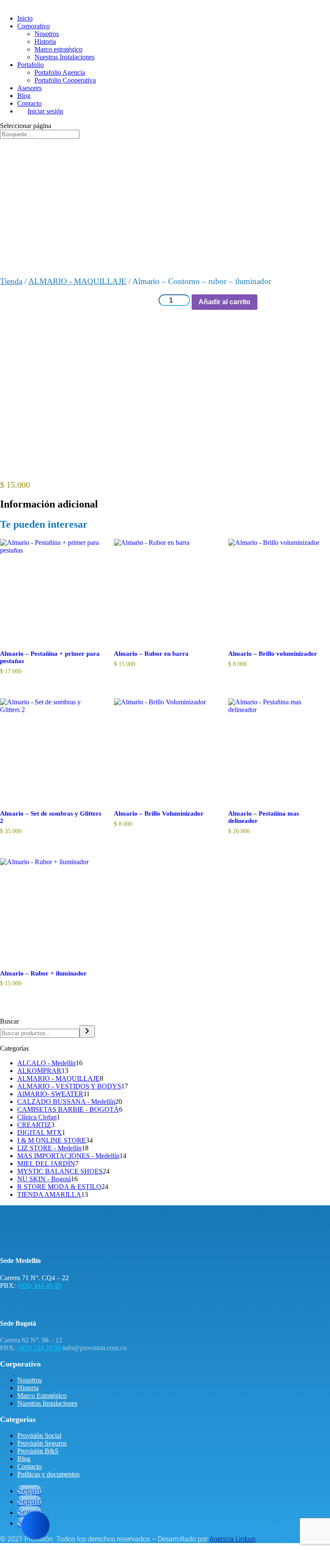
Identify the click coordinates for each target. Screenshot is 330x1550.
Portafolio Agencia (59, 72)
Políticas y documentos (48, 1474)
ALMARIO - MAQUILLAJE (77, 281)
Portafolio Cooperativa (65, 80)
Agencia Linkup (232, 1539)
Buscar (9, 1021)
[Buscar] (87, 1031)
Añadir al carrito (225, 302)
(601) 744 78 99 (39, 1347)
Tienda (11, 281)
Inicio (25, 18)
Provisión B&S (37, 1451)
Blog (24, 95)
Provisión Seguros (42, 1443)
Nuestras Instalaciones (64, 57)
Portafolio (30, 64)
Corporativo (33, 26)
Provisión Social (39, 1435)
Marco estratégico (58, 49)
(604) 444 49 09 (39, 1285)
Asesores (29, 88)
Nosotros (46, 33)
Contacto (29, 103)
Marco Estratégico (42, 1395)
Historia (45, 41)
